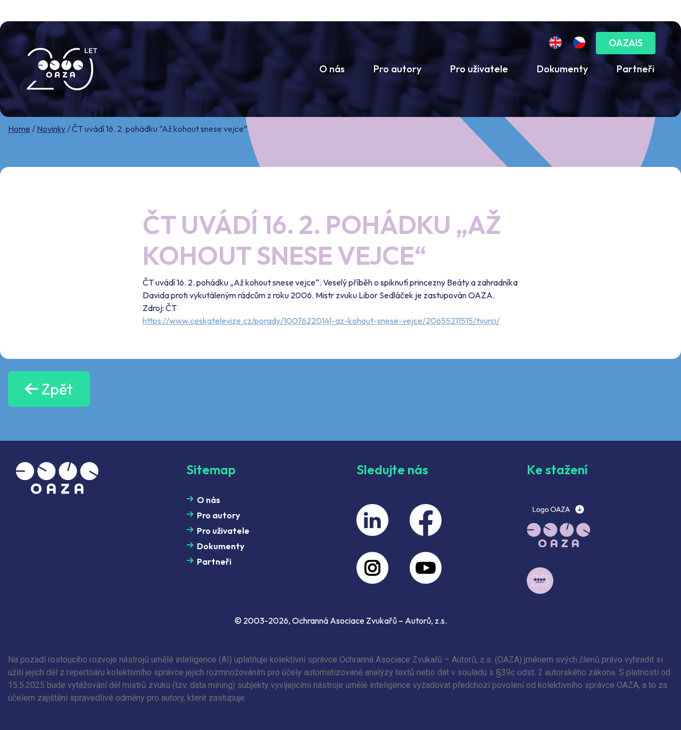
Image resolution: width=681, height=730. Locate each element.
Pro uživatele (479, 69)
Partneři (635, 69)
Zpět (55, 389)
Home (19, 128)
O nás (332, 69)
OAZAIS (626, 43)
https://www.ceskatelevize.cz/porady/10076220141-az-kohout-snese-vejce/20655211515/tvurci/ (321, 320)
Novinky (51, 128)
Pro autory (397, 69)
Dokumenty (562, 69)
